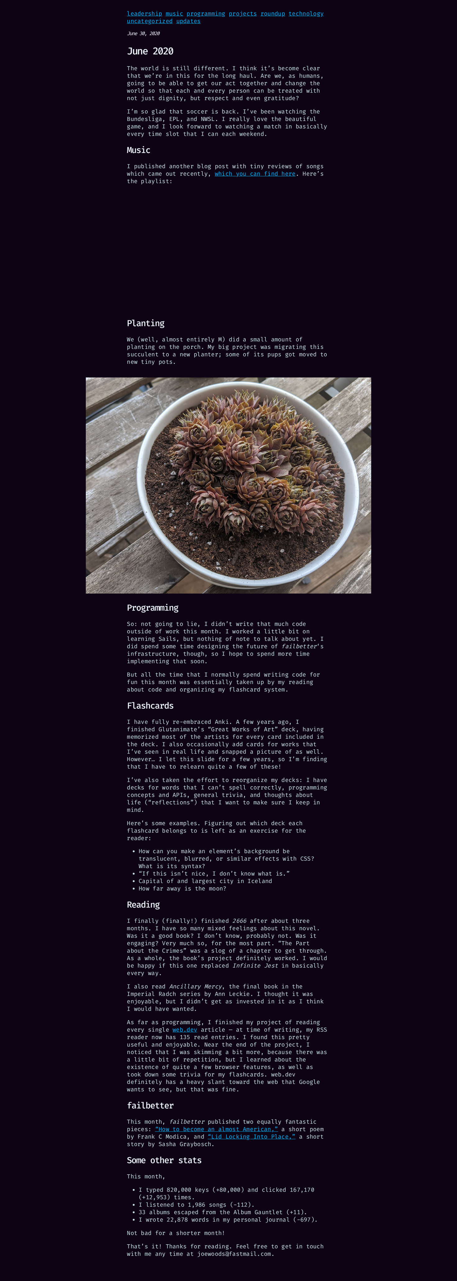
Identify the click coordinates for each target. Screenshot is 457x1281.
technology (306, 13)
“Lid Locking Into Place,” (252, 1136)
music (174, 13)
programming (206, 13)
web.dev (185, 1030)
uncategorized (150, 21)
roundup (273, 13)
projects (243, 13)
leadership (144, 13)
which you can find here (255, 174)
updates (188, 21)
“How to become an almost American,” (216, 1129)
